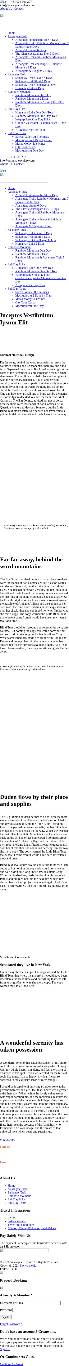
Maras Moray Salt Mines (30, 143)
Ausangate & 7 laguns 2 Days (33, 71)
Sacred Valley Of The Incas (32, 136)
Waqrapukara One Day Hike (32, 119)
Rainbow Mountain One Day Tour (36, 116)
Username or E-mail (12, 1302)
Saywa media (28, 1265)
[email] (1, 12)
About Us (6, 8)
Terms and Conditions (21, 1224)
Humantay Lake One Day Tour (34, 112)
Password (6, 1310)
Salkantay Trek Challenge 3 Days (35, 84)
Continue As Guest (11, 1364)
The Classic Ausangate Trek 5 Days (37, 53)
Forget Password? (11, 1324)
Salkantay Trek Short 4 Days (32, 81)
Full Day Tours (17, 133)
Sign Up (5, 1349)
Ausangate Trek (17, 36)
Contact (18, 8)
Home (11, 32)
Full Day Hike (16, 109)
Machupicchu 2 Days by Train (33, 140)
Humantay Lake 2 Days (29, 88)
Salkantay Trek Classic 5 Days (33, 77)
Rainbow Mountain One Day (33, 95)
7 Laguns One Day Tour (30, 129)
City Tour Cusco (25, 147)
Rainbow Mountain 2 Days (31, 98)
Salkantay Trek (17, 74)
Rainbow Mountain (19, 91)
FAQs (11, 1217)
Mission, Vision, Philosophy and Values (32, 1228)
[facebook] (3, 12)
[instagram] (6, 12)
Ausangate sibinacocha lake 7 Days (36, 39)
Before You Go (17, 1221)
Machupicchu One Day (29, 150)
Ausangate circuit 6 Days (30, 50)
